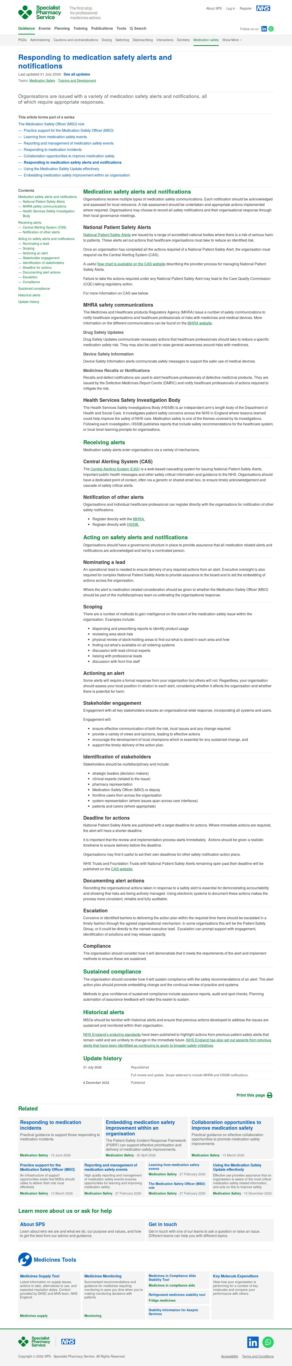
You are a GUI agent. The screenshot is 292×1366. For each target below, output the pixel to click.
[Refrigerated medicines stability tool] (178, 1297)
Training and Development (77, 80)
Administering (40, 39)
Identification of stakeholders (51, 262)
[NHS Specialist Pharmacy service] (39, 12)
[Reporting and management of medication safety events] (114, 1179)
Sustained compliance (48, 288)
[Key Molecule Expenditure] (242, 1295)
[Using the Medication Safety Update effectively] (242, 1179)
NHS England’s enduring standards (112, 1034)
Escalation (45, 277)
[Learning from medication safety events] (178, 1169)
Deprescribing (143, 39)
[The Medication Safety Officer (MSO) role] (178, 1188)
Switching (122, 39)
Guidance (26, 28)
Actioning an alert (50, 253)
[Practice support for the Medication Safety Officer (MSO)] (49, 1179)
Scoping (43, 248)
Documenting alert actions (51, 272)
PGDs (22, 39)
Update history (43, 301)
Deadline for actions (51, 267)
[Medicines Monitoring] (114, 1295)
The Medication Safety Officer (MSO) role (51, 123)
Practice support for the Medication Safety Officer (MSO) (69, 130)
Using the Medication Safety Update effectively (61, 168)
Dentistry (183, 39)
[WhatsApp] (271, 29)
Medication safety (206, 39)
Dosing (107, 39)
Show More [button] (232, 39)
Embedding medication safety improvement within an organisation (77, 175)
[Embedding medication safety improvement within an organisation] (146, 1138)
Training (80, 28)
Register (246, 8)
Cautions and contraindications (76, 39)
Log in (231, 8)
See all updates (77, 74)
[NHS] (37, 1342)
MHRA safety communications (51, 206)
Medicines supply (34, 1315)
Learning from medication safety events (55, 136)
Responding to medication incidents (53, 149)
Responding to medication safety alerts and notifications (95, 61)
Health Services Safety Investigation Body (49, 213)
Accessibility (229, 1356)
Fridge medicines (162, 1300)
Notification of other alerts (51, 232)
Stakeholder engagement (51, 257)
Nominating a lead (50, 243)
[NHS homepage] (263, 8)
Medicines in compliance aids (172, 1285)
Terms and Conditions (258, 1356)
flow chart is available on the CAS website (131, 263)
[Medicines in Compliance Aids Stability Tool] (178, 1280)
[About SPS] (81, 1230)
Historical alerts (44, 295)
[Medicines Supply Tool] (49, 1295)
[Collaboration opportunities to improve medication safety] (232, 1138)
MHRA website (200, 323)
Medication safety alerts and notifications (48, 196)
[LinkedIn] (264, 29)
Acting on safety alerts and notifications (48, 238)
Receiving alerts (44, 222)
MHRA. (139, 518)
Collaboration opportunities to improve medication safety (69, 155)
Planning (62, 28)
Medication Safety (42, 80)
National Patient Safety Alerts (51, 201)
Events (45, 28)
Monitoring (93, 1315)
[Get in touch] (210, 1230)
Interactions (164, 39)
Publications (102, 28)
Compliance (46, 281)
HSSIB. (133, 524)
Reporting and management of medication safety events (69, 143)
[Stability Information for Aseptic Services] (178, 1312)
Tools (121, 28)
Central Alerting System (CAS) (51, 227)
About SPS (214, 8)
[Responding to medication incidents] (60, 1138)
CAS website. (122, 868)
